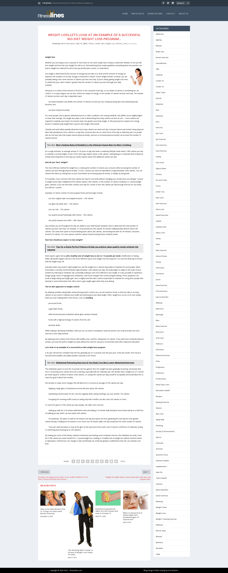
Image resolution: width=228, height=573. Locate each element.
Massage (159, 314)
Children (159, 75)
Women (119, 43)
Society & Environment (165, 431)
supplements (161, 466)
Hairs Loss (160, 209)
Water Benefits (162, 490)
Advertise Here (155, 14)
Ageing (159, 40)
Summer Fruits (162, 455)
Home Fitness (161, 256)
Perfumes (160, 349)
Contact (170, 14)
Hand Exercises (162, 215)
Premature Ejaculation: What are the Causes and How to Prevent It (106, 511)
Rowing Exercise (162, 402)
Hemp (158, 238)
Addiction (160, 34)
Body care (160, 51)
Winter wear (161, 531)
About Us (183, 14)
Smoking (159, 425)
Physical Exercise (163, 355)
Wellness (159, 525)
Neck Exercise (161, 326)
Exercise (159, 127)
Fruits (158, 186)
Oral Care (160, 338)
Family (158, 157)
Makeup (159, 303)
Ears (157, 122)
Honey (158, 262)
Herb (158, 244)
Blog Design (148, 570)
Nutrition (160, 332)
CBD (157, 69)
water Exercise (162, 496)
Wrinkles (159, 548)
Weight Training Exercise (166, 519)
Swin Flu (159, 472)
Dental (158, 98)
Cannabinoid (161, 63)
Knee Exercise (161, 285)
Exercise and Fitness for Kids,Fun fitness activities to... (73, 3)
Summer (159, 449)
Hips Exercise (161, 250)
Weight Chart (161, 507)
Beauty (159, 46)
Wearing (159, 501)
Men (102, 43)
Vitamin (159, 484)
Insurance (160, 273)
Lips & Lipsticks (162, 297)
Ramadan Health (163, 390)
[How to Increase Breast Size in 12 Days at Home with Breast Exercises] (53, 498)
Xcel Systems (173, 570)
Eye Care (159, 133)
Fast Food (160, 162)
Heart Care (160, 233)
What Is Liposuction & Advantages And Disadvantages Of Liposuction (132, 516)
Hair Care (160, 198)
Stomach (159, 443)
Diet (157, 110)
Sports (158, 437)
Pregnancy (160, 367)
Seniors (159, 408)
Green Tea (160, 192)
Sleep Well (160, 419)
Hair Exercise (161, 203)
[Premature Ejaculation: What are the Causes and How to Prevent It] (108, 498)
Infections (160, 268)
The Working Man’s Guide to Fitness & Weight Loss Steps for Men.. (80, 552)
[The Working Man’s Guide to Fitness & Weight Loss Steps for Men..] (80, 519)
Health (97, 43)
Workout (159, 542)
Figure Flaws (161, 168)
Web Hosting (160, 570)
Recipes (159, 396)
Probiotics (160, 373)
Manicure (160, 309)
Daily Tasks (160, 92)
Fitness (91, 43)
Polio (158, 361)
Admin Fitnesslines (67, 43)
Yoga (158, 554)
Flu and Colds (161, 180)
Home (125, 14)
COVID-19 (160, 81)
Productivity (161, 379)
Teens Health (161, 478)
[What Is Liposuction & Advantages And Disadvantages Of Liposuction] (135, 500)
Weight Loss (110, 43)
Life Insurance (161, 291)
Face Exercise (161, 145)
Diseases (159, 116)
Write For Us (137, 14)
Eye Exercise (161, 139)
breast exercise (162, 57)
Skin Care (160, 414)
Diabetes (159, 104)
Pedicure (159, 344)
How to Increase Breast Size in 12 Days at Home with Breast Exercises (52, 511)
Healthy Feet (161, 227)
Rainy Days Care (162, 384)
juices (158, 279)
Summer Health (162, 460)
